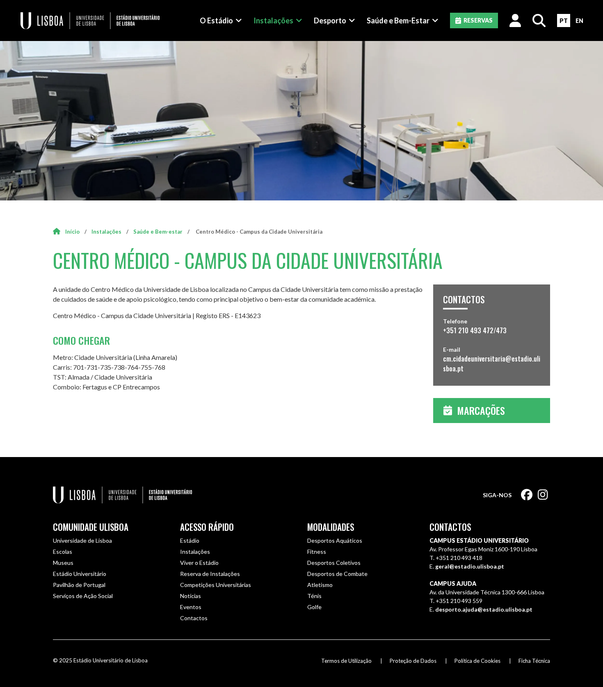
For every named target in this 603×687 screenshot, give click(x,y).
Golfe (314, 606)
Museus (63, 562)
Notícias (190, 595)
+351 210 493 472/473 (475, 330)
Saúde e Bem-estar (158, 231)
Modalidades (330, 527)
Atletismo (320, 584)
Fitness (316, 551)
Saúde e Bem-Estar (398, 20)
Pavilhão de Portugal (79, 584)
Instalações (273, 20)
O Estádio (216, 20)
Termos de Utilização (346, 660)
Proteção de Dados (413, 660)
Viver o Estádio (199, 562)
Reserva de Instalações (210, 573)
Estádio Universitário (79, 573)
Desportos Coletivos (334, 562)
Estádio (189, 540)
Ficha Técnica (534, 660)
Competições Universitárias (215, 584)
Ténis (314, 595)
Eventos (190, 606)
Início (72, 231)
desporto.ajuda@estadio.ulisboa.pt (483, 609)
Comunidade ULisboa (90, 527)
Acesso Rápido (207, 527)
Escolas (62, 551)
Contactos (194, 617)
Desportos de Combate (337, 573)
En (579, 20)
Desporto (330, 20)
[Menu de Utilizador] (515, 20)
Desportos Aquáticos (334, 540)
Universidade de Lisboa (82, 540)
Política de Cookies (477, 660)
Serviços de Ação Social (83, 595)
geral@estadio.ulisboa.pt (469, 566)
